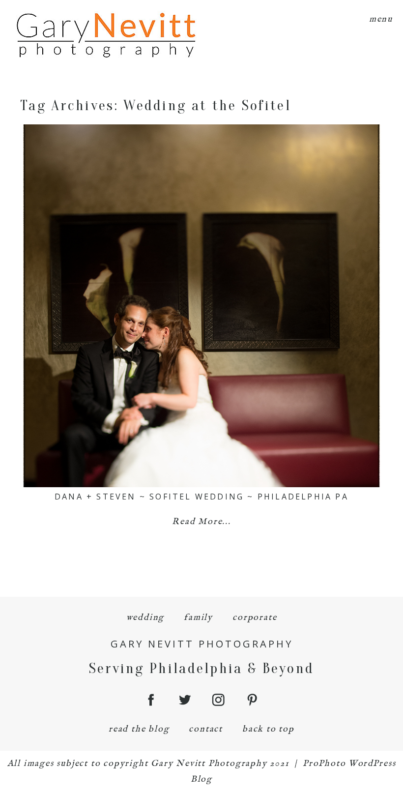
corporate (254, 617)
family (198, 617)
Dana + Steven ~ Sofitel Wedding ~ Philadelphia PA (201, 496)
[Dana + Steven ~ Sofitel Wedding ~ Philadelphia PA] (201, 305)
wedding (145, 617)
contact (206, 729)
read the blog (139, 729)
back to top (268, 729)
